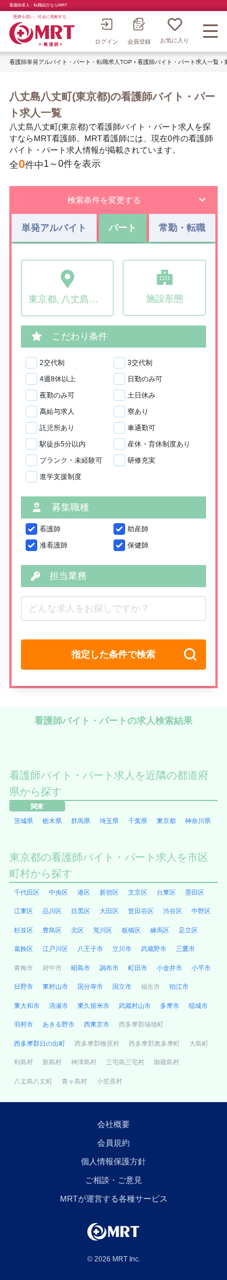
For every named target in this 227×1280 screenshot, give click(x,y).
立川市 (122, 948)
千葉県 (137, 820)
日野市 (23, 986)
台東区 (166, 892)
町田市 (137, 967)
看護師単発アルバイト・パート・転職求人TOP (70, 62)
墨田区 (194, 892)
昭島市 (80, 967)
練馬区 (159, 930)
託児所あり (57, 428)
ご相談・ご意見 (113, 1180)
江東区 (23, 910)
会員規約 (113, 1142)
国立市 (122, 986)
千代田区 (27, 892)
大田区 (109, 910)
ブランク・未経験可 (71, 460)
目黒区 (80, 910)
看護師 (50, 529)
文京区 (137, 892)
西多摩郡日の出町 (39, 1043)
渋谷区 (172, 910)
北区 (77, 930)
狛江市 (179, 986)
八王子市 (90, 948)
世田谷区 (141, 910)
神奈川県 (198, 820)
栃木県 (52, 820)
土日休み (141, 395)
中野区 (201, 910)
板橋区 (131, 930)
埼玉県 (109, 820)
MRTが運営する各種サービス (114, 1198)
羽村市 (23, 1024)
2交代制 (52, 363)
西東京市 (96, 1024)
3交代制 (139, 363)
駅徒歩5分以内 (63, 444)
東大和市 (27, 1005)
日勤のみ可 (144, 379)
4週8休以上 (58, 379)
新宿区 (109, 892)
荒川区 (102, 930)
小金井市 (169, 967)
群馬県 (80, 820)
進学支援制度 (60, 477)
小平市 (201, 967)
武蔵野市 (153, 948)
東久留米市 (93, 1005)
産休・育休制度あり (158, 444)
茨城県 (23, 820)
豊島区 (52, 930)
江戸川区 (55, 948)
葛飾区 (23, 948)
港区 (83, 892)
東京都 (166, 820)
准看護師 (54, 545)
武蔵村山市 (135, 1005)
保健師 (137, 545)
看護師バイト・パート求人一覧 (178, 62)
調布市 (109, 967)
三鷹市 (185, 948)
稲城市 (198, 1005)
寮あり (137, 411)
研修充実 (141, 460)
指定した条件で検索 (113, 654)
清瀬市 (58, 1005)
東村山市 (55, 986)
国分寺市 (90, 986)
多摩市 (169, 1005)
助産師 (137, 529)
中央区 (58, 892)
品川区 (52, 910)
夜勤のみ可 (57, 395)
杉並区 (23, 930)
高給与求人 (57, 411)
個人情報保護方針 (113, 1161)
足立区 (188, 930)
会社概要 (113, 1124)
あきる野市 (58, 1024)
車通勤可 (141, 428)
